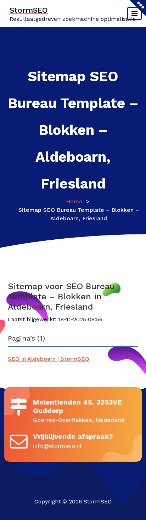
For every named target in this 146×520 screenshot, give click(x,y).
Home (74, 201)
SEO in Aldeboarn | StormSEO (48, 358)
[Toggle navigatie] (134, 13)
